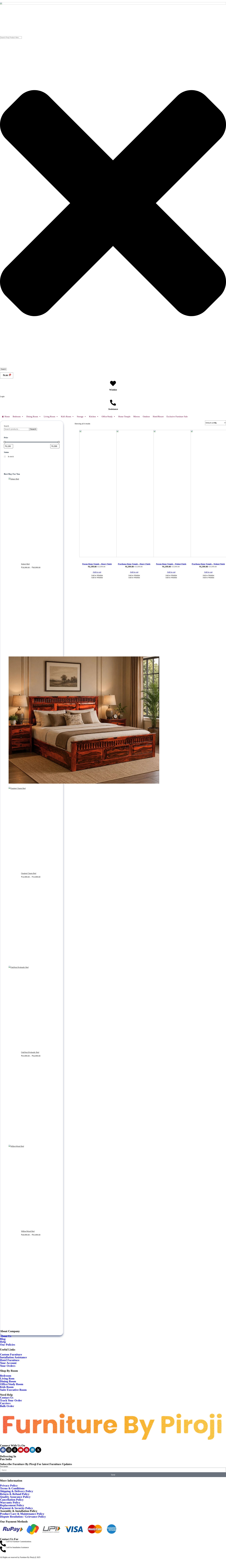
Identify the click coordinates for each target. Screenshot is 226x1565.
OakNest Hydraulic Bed (30, 1052)
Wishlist (113, 390)
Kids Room (7, 1387)
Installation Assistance (13, 1357)
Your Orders (7, 1365)
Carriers (5, 1403)
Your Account (8, 1363)
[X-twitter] (38, 1450)
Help (3, 1341)
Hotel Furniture (9, 1360)
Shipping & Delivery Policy (16, 1491)
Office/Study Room (11, 1384)
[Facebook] (3, 1450)
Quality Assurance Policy (15, 1496)
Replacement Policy (12, 1505)
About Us (5, 1336)
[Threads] (15, 1450)
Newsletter (4, 1467)
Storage (80, 416)
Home (7, 416)
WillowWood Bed (27, 1231)
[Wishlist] (113, 383)
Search (6, 426)
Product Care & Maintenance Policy (22, 1513)
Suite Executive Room (13, 1389)
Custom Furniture (11, 1354)
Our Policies (7, 1344)
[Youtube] (21, 1450)
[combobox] (11, 37)
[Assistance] (113, 403)
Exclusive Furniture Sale (177, 416)
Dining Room (32, 416)
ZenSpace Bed (26, 719)
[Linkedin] (32, 1450)
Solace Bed (25, 564)
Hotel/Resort (158, 416)
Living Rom (7, 1378)
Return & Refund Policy (14, 1494)
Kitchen (92, 416)
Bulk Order (7, 1406)
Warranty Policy (10, 1502)
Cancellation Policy (12, 1499)
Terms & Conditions (12, 1488)
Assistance (113, 409)
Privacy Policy (9, 1485)
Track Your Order (11, 1400)
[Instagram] (9, 1450)
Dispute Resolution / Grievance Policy (23, 1516)
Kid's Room (66, 416)
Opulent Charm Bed (28, 873)
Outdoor (146, 416)
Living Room (49, 416)
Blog (3, 1338)
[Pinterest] (26, 1450)
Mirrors (136, 416)
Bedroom (17, 416)
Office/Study (107, 416)
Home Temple (124, 416)
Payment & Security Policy (16, 1508)
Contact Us (6, 1397)
